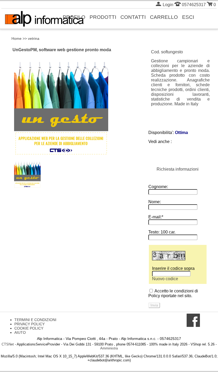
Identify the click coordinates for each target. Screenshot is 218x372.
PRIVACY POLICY (29, 324)
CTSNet (8, 344)
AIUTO (20, 332)
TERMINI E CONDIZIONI (35, 320)
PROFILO (74, 17)
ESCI (188, 17)
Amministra (109, 348)
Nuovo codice (165, 278)
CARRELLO (164, 17)
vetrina (33, 38)
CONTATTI (133, 17)
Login (167, 4)
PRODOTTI (103, 17)
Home (16, 38)
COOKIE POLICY (28, 328)
